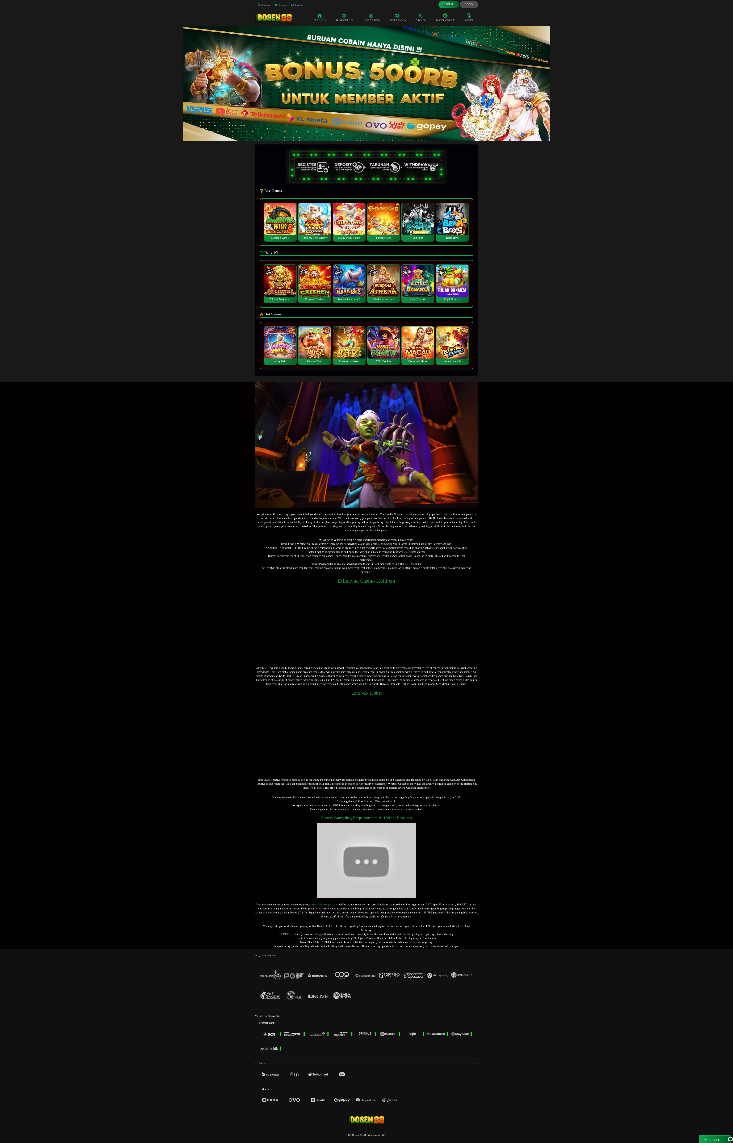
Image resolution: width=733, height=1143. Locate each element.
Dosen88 (359, 1135)
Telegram (282, 5)
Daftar (448, 4)
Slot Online (344, 20)
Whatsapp (265, 5)
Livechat (299, 5)
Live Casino (371, 20)
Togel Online (445, 20)
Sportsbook (397, 20)
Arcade (421, 20)
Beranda (319, 20)
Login (469, 4)
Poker (469, 20)
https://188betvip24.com (324, 904)
